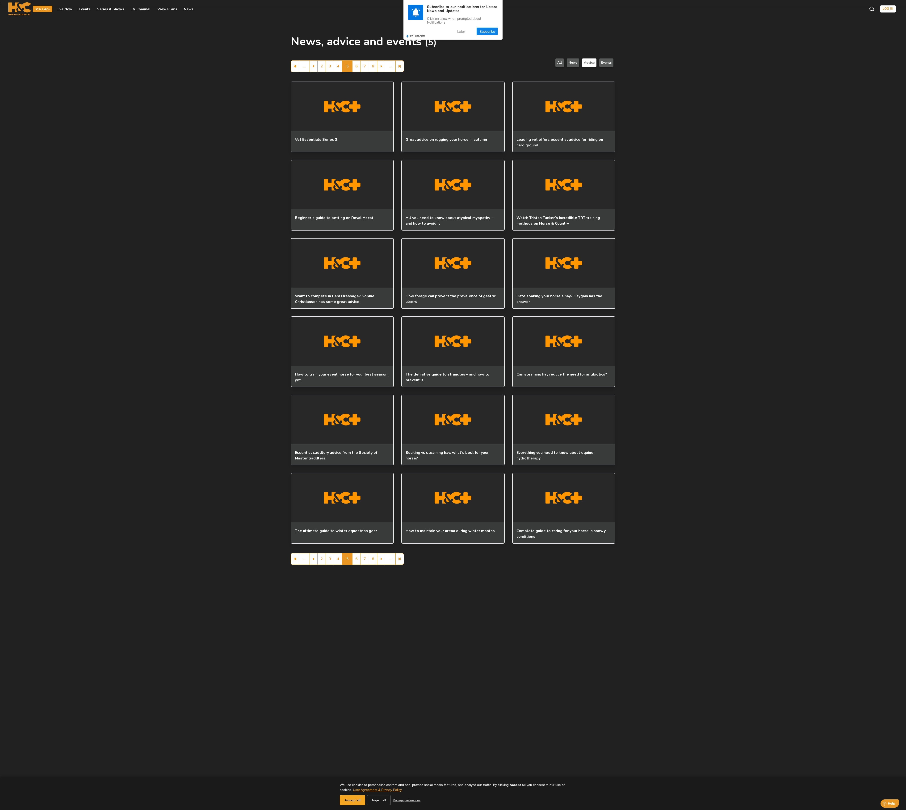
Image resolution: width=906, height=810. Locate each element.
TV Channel (141, 9)
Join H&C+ (42, 9)
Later (461, 31)
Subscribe (487, 31)
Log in (888, 9)
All (559, 62)
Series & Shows (110, 9)
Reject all (379, 800)
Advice (589, 62)
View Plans (167, 9)
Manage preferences (406, 800)
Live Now (64, 9)
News (188, 9)
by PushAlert (417, 36)
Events (85, 9)
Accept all (352, 800)
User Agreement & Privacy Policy (377, 790)
